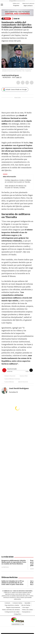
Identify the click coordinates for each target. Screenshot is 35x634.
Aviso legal (25, 607)
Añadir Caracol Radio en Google (16, 89)
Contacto (7, 603)
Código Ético (17, 614)
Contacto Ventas (17, 603)
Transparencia (26, 612)
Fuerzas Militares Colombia (12, 379)
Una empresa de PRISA (17, 619)
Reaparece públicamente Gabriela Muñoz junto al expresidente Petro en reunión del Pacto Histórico (13, 562)
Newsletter (27, 603)
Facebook (18, 82)
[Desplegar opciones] (31, 370)
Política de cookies (27, 609)
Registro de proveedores (13, 607)
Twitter (23, 82)
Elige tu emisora (28, 5)
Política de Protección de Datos (11, 609)
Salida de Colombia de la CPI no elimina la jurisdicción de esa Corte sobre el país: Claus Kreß (12, 582)
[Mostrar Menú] (2, 5)
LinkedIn (27, 82)
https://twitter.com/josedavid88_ (20, 75)
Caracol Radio (9, 5)
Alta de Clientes (25, 605)
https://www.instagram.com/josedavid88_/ (22, 75)
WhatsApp (32, 82)
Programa (16, 5)
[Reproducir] (4, 370)
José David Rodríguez (10, 75)
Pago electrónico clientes (12, 605)
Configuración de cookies (12, 612)
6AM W (17, 19)
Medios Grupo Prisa (17, 624)
